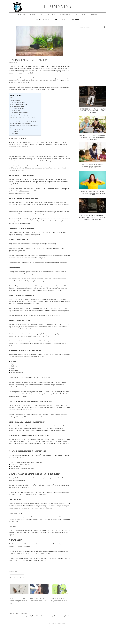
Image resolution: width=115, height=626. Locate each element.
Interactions (14, 128)
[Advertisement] (92, 58)
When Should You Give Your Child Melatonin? (24, 120)
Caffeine (16, 131)
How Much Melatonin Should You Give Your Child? (25, 121)
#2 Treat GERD (17, 110)
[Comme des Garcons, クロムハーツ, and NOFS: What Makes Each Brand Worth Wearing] (92, 106)
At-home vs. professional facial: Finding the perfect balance (18, 600)
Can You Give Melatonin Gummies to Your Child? (23, 118)
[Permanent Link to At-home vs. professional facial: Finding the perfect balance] (19, 585)
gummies (52, 414)
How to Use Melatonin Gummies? (19, 104)
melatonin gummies (24, 191)
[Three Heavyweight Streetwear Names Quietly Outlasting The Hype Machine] (92, 188)
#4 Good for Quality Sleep (19, 114)
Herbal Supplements (18, 129)
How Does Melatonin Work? (18, 102)
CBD (16, 571)
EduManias (57, 6)
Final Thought (15, 133)
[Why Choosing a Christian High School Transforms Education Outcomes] (92, 161)
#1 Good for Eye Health (19, 108)
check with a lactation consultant (39, 443)
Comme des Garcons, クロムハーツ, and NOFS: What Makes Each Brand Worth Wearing (92, 110)
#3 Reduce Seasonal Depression (21, 112)
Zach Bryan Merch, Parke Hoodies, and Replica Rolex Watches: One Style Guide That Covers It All (92, 217)
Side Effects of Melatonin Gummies (20, 116)
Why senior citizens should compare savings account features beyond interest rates (93, 137)
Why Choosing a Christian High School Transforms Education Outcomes (93, 166)
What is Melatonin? (15, 100)
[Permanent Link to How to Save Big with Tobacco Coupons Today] (39, 585)
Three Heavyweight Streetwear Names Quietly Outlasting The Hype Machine (92, 193)
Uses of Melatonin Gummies (18, 106)
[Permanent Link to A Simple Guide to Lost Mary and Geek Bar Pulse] (60, 585)
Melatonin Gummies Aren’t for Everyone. (21, 123)
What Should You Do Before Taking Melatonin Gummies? (25, 126)
